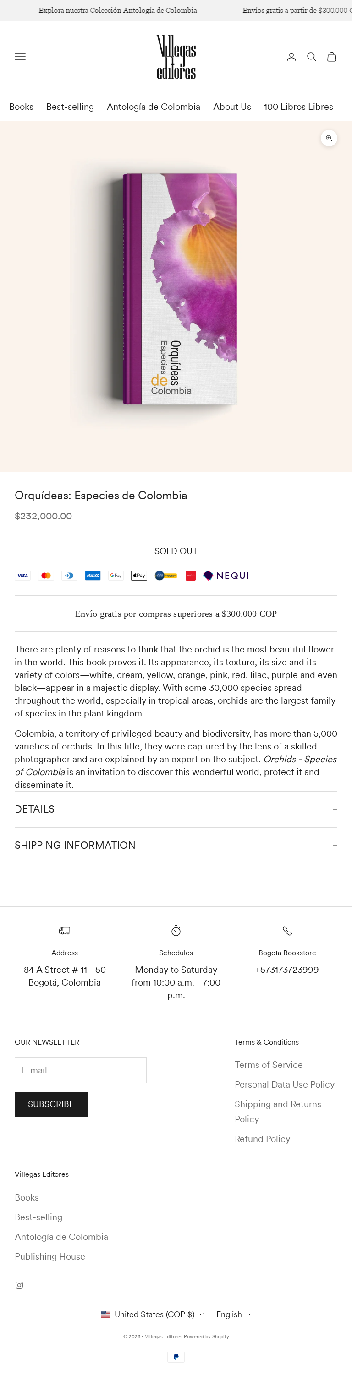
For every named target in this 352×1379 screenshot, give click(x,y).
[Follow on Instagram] (19, 1285)
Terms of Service (269, 1064)
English (229, 1314)
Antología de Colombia (153, 106)
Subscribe (51, 1104)
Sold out (176, 551)
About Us (232, 106)
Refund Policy (262, 1138)
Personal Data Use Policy (285, 1084)
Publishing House (50, 1256)
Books (21, 106)
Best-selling (70, 106)
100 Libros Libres (298, 106)
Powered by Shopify (206, 1336)
